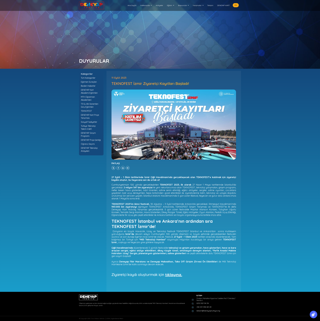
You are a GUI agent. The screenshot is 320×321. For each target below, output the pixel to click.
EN (236, 5)
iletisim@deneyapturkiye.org (208, 311)
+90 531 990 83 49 (203, 307)
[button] (146, 5)
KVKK (108, 318)
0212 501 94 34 (202, 303)
